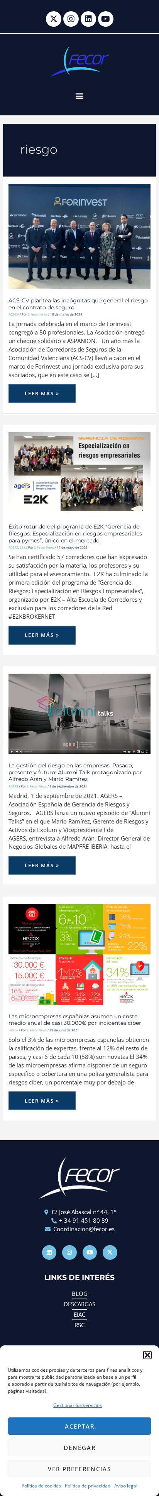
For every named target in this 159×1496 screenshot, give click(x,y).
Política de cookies (41, 1485)
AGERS (13, 547)
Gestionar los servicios (77, 1405)
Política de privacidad (87, 1485)
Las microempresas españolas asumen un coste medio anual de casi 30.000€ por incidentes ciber (74, 1019)
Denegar (80, 1447)
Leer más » (43, 390)
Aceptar (80, 1426)
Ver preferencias (79, 1469)
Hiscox (13, 1030)
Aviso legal (125, 1485)
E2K (22, 547)
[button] (147, 1355)
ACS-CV (13, 314)
